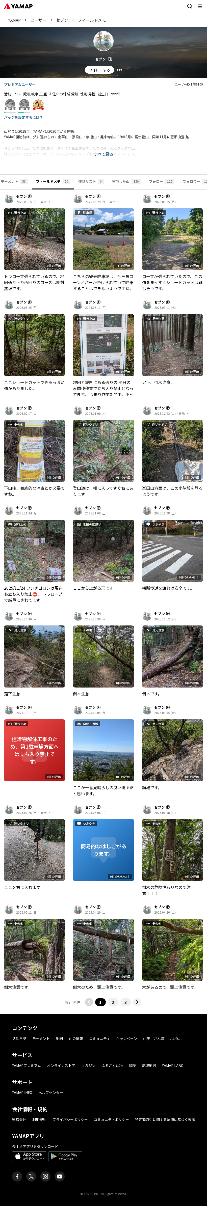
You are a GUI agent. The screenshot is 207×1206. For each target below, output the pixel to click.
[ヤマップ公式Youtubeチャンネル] (60, 1176)
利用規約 (39, 1119)
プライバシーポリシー (70, 1119)
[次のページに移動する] (137, 1002)
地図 (59, 1038)
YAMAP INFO (22, 1092)
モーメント (41, 1038)
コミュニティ (99, 1038)
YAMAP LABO (173, 1065)
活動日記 (19, 1038)
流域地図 (149, 1065)
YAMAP (14, 20)
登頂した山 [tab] (125, 181)
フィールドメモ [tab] (52, 181)
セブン (62, 20)
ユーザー (38, 20)
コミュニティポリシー (111, 1119)
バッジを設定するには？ (23, 117)
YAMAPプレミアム (26, 1065)
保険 (132, 1065)
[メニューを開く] (200, 6)
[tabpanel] (103, 600)
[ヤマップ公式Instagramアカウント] (45, 1176)
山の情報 (76, 1038)
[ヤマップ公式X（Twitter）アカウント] (31, 1176)
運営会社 (19, 1119)
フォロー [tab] (160, 181)
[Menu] (119, 70)
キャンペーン (126, 1038)
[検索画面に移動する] (190, 6)
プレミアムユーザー (20, 84)
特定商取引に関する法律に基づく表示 (165, 1119)
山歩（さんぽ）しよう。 (162, 1038)
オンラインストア (61, 1065)
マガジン (88, 1065)
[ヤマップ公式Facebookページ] (17, 1176)
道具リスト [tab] (90, 181)
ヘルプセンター (50, 1092)
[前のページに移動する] (89, 1002)
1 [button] (100, 1002)
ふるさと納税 (112, 1065)
